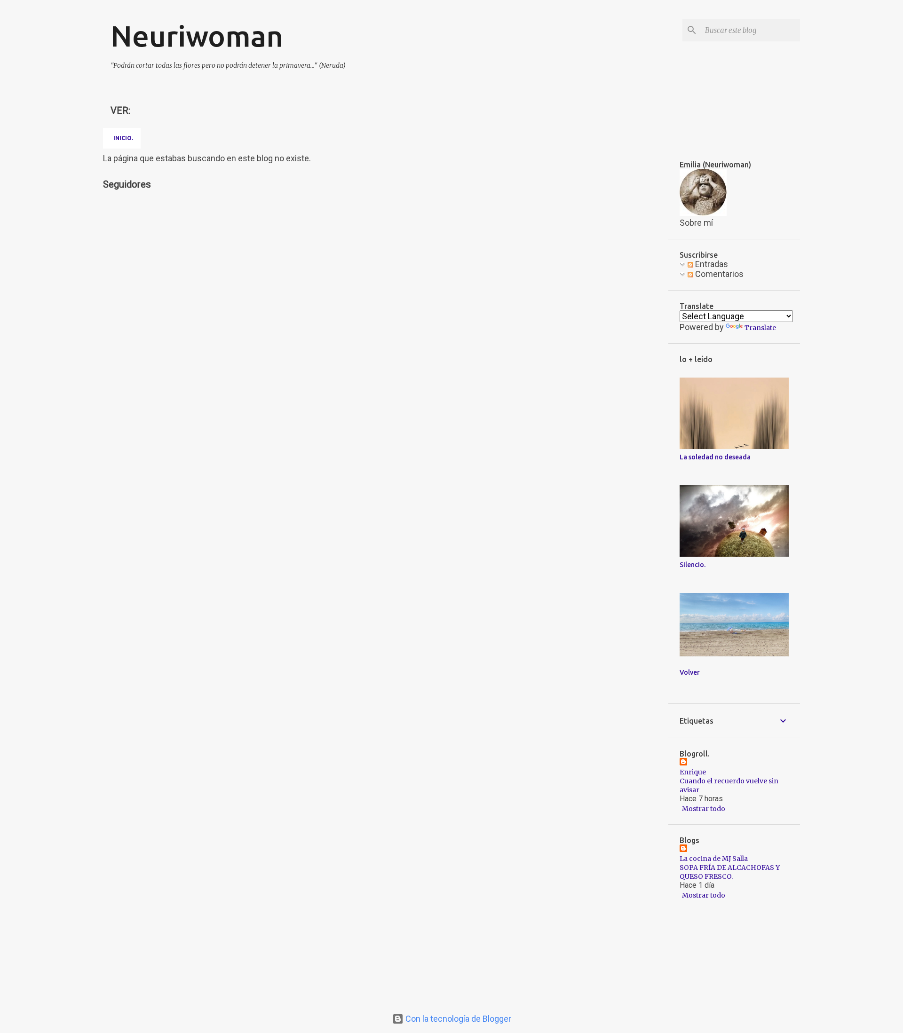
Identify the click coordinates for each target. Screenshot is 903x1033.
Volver (690, 672)
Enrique (693, 772)
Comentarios (718, 274)
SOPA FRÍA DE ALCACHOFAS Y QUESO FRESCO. (730, 872)
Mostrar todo (703, 808)
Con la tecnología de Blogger (457, 1019)
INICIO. (123, 138)
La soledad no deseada (715, 457)
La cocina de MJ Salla (714, 858)
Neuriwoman (197, 35)
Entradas (710, 264)
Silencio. (692, 564)
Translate (760, 327)
